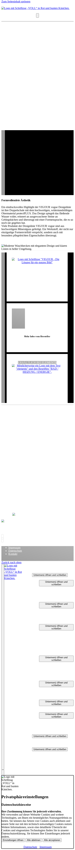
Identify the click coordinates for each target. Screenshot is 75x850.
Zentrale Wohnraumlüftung (56, 671)
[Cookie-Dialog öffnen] (2, 772)
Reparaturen (45, 698)
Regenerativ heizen (56, 638)
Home (35, 568)
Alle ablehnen (33, 840)
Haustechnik (46, 578)
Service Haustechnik (57, 590)
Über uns (37, 745)
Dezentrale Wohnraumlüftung (56, 665)
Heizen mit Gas (54, 635)
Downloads (45, 762)
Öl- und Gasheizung (57, 650)
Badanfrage (52, 619)
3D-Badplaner (54, 720)
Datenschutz (15, 550)
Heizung (43, 622)
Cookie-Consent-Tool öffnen (28, 423)
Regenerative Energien (58, 694)
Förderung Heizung (57, 647)
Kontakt (12, 553)
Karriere (36, 732)
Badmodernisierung (57, 609)
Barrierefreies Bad (56, 613)
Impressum (14, 547)
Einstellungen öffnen (13, 840)
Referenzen (45, 765)
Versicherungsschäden (58, 707)
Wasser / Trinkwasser (57, 587)
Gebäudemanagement (58, 594)
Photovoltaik (53, 597)
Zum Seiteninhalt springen (15, 1)
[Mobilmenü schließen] (2, 667)
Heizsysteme (53, 691)
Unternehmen (46, 752)
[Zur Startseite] (35, 8)
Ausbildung (45, 739)
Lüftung (43, 653)
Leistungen (38, 571)
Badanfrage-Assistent (58, 723)
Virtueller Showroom (57, 726)
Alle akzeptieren (52, 840)
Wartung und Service (57, 644)
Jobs (41, 742)
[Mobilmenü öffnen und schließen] (37, 15)
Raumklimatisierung (57, 676)
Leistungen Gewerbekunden (54, 679)
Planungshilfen (47, 710)
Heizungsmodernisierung (60, 631)
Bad (41, 600)
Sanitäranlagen (54, 688)
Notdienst (44, 729)
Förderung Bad (54, 616)
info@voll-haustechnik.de (24, 469)
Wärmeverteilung (55, 641)
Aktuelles (44, 758)
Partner (43, 755)
